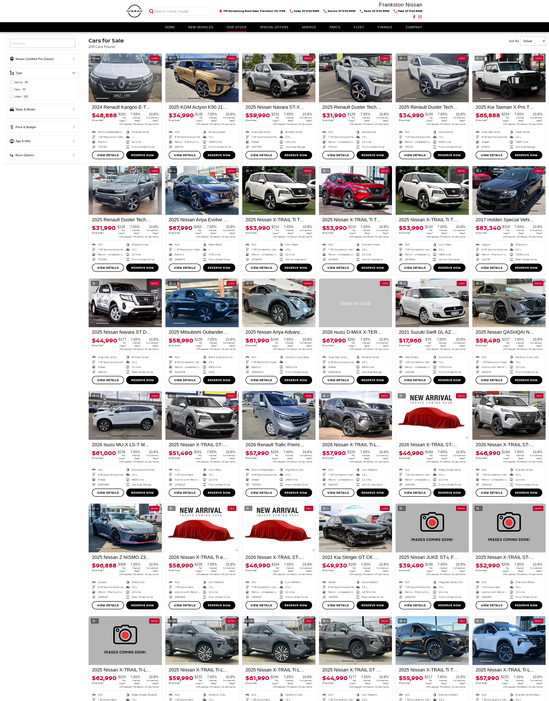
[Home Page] (134, 11)
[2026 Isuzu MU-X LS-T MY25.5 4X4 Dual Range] (125, 415)
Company (414, 27)
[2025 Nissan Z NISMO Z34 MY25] (125, 528)
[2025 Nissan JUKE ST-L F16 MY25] (432, 528)
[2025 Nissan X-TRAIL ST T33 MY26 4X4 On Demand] (355, 640)
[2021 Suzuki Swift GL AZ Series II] (432, 303)
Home (170, 27)
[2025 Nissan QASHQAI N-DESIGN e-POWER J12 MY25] (509, 303)
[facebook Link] (414, 16)
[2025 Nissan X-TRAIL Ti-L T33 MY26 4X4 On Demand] (509, 640)
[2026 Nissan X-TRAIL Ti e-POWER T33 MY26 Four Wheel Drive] (202, 528)
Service (309, 27)
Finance (385, 27)
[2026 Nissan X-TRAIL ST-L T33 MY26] (432, 415)
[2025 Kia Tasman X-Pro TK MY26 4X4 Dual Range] (509, 77)
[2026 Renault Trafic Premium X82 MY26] (278, 415)
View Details (108, 155)
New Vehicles (200, 27)
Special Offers (274, 27)
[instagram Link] (420, 16)
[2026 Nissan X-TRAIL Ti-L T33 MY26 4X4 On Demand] (355, 415)
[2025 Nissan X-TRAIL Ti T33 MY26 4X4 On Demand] (432, 640)
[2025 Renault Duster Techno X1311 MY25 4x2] (355, 77)
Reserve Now (142, 155)
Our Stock (237, 27)
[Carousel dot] (102, 98)
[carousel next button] (157, 78)
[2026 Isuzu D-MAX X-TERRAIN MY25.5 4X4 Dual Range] (355, 303)
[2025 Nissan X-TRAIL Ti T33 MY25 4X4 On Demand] (278, 190)
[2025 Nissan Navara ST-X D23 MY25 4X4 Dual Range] (278, 77)
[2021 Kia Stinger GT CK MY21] (355, 528)
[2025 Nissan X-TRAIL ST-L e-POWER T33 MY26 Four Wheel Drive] (509, 528)
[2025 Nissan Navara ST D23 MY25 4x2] (125, 303)
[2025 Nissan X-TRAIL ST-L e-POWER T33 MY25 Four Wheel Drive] (202, 415)
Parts (335, 27)
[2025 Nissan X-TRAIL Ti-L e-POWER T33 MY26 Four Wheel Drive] (125, 640)
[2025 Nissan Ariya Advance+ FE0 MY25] (278, 303)
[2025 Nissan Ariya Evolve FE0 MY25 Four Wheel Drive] (202, 190)
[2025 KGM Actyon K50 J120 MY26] (202, 77)
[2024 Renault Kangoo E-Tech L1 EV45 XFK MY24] (125, 77)
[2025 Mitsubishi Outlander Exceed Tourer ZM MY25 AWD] (202, 303)
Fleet (359, 27)
